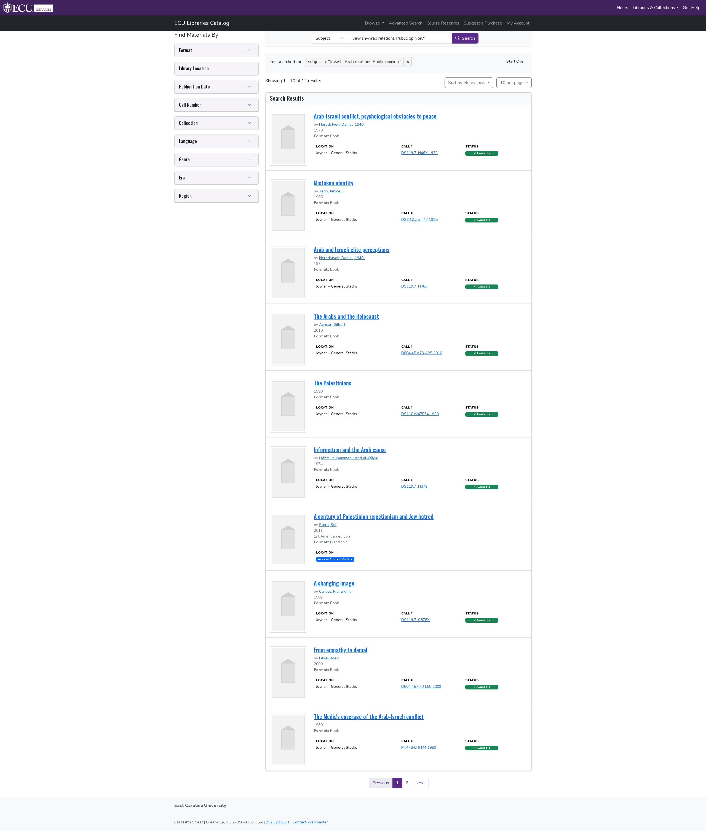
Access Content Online (335, 559)
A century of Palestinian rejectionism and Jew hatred (374, 516)
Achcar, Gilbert (332, 324)
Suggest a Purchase (483, 23)
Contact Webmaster (310, 822)
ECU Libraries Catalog (201, 23)
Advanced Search (405, 23)
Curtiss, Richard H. (335, 591)
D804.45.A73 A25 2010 (421, 353)
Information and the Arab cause (350, 449)
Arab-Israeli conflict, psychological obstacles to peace (375, 116)
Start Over (515, 61)
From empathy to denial (340, 650)
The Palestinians (332, 383)
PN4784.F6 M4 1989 (418, 747)
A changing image (334, 583)
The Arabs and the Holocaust (346, 316)
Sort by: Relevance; (467, 83)
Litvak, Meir (329, 658)
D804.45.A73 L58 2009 (421, 686)
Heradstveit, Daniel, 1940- (342, 124)
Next (420, 783)
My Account (518, 23)
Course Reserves (443, 23)
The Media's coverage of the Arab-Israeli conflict (369, 716)
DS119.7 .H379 (414, 486)
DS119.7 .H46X (414, 286)
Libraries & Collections (654, 8)
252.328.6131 (278, 822)
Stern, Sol (327, 524)
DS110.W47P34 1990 (420, 414)
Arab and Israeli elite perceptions (351, 249)
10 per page (512, 83)
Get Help (691, 8)
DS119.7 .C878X (415, 619)
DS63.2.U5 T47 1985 (419, 219)
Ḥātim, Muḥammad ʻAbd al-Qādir (348, 458)
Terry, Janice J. (331, 191)
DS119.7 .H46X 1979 (419, 152)
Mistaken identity (333, 183)
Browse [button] (373, 23)
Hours (622, 8)
